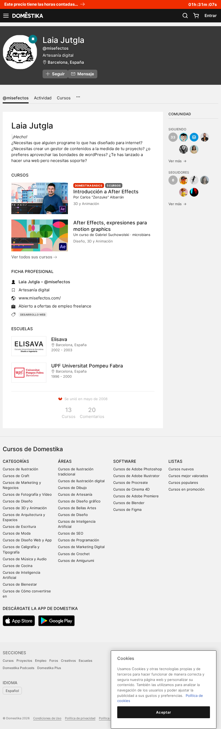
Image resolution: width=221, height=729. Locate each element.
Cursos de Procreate (130, 482)
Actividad (42, 97)
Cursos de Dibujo (72, 487)
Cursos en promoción (186, 489)
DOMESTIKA (27, 15)
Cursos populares (183, 482)
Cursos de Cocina (17, 565)
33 (173, 137)
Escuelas (85, 661)
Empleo (40, 661)
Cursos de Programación (78, 540)
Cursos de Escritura (19, 526)
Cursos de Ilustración (20, 469)
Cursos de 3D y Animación (25, 508)
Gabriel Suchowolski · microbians (122, 234)
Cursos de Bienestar (20, 584)
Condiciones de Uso (47, 718)
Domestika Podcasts (18, 668)
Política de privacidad (80, 718)
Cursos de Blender (128, 503)
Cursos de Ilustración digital (81, 481)
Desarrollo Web (33, 314)
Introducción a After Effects (106, 191)
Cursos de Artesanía (75, 494)
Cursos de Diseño (18, 501)
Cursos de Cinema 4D (131, 489)
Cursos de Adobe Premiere (136, 496)
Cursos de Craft (16, 476)
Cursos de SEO (70, 533)
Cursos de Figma (127, 509)
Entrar (211, 15)
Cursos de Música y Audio (25, 559)
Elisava (59, 339)
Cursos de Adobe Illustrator (136, 476)
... (78, 95)
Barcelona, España (66, 62)
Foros (53, 661)
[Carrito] (196, 15)
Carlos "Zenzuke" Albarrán (102, 197)
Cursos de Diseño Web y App (27, 540)
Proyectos (24, 661)
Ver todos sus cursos (32, 256)
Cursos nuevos (181, 469)
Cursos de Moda (16, 533)
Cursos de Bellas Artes (77, 508)
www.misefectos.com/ (40, 298)
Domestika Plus (49, 668)
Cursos (64, 97)
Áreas (65, 461)
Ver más (177, 161)
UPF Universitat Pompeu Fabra (87, 366)
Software (124, 461)
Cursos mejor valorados (188, 476)
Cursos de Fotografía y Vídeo (27, 494)
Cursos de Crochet (74, 554)
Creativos (68, 661)
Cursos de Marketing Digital (81, 547)
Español (12, 690)
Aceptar (163, 712)
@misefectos (16, 97)
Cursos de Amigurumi (76, 560)
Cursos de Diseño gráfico (79, 501)
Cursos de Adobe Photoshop (137, 469)
